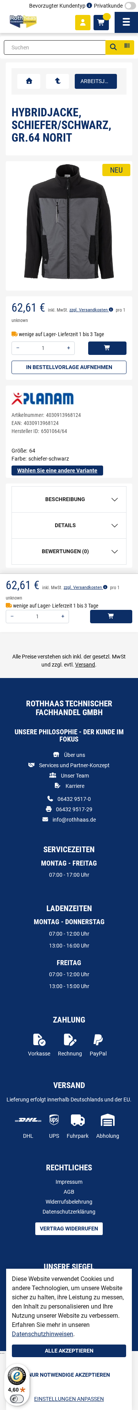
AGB (69, 1192)
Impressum (69, 1182)
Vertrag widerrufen (69, 1228)
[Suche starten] (113, 47)
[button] (21, 226)
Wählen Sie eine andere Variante (57, 470)
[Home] (23, 21)
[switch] (17, 1399)
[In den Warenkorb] (107, 348)
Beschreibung (65, 499)
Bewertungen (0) (65, 551)
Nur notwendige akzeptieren (69, 1375)
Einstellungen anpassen (69, 1399)
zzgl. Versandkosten (89, 309)
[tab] (69, 499)
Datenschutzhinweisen (42, 1334)
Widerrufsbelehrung (69, 1202)
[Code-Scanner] (126, 47)
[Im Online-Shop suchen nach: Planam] (43, 398)
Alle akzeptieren (69, 1351)
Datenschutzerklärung (69, 1212)
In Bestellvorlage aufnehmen (69, 367)
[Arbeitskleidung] (57, 81)
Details (65, 525)
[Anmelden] (82, 22)
